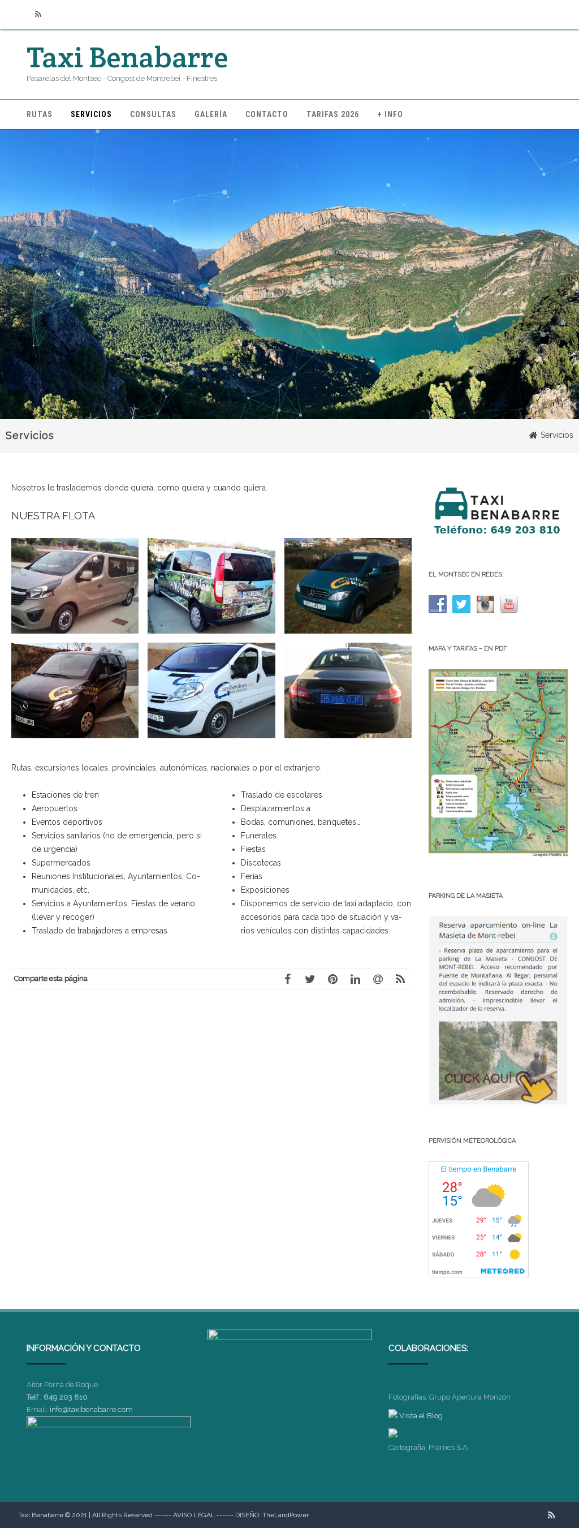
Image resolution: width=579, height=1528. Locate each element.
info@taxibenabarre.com (91, 1409)
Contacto (266, 114)
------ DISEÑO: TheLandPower (263, 1515)
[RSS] (38, 14)
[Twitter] (310, 978)
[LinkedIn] (355, 978)
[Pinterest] (332, 978)
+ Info (390, 114)
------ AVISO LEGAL (184, 1515)
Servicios (91, 114)
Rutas (40, 114)
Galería (211, 114)
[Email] (377, 978)
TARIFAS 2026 (332, 114)
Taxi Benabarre (127, 57)
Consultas (153, 114)
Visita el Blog (421, 1415)
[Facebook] (287, 978)
